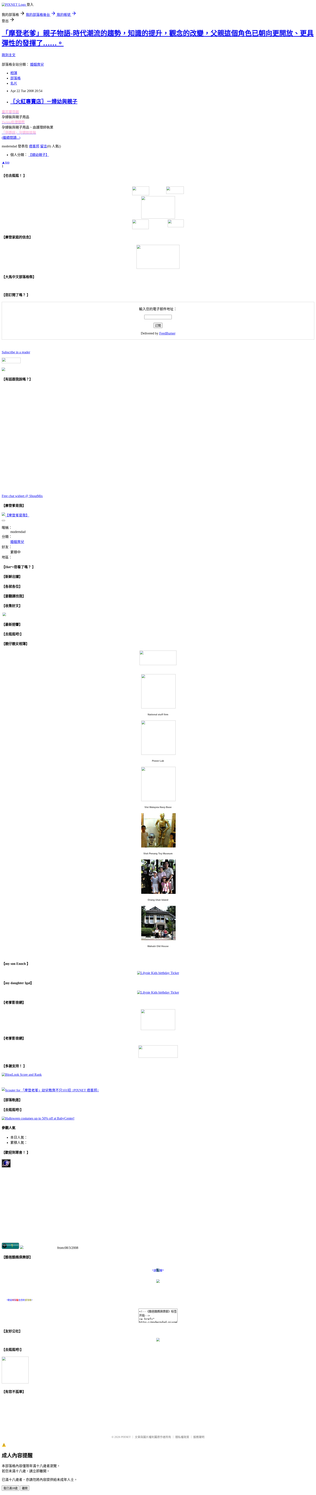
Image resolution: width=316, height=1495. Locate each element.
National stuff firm (158, 714)
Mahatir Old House (158, 946)
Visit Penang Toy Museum (158, 853)
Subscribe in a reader (16, 352)
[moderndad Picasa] (158, 664)
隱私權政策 (182, 1437)
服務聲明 (198, 1437)
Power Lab (158, 761)
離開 (25, 1488)
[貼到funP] (4, 615)
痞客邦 (34, 146)
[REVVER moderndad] (158, 1056)
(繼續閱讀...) (11, 137)
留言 (43, 146)
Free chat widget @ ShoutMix (22, 496)
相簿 (13, 73)
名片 (13, 83)
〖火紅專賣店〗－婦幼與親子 (43, 101)
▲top (5, 162)
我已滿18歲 (10, 1488)
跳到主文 (8, 55)
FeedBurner (167, 333)
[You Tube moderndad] (158, 1029)
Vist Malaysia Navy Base (158, 807)
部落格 (15, 78)
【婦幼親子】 (38, 155)
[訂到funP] (3, 370)
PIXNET (126, 1437)
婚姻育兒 (37, 64)
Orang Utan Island (158, 900)
